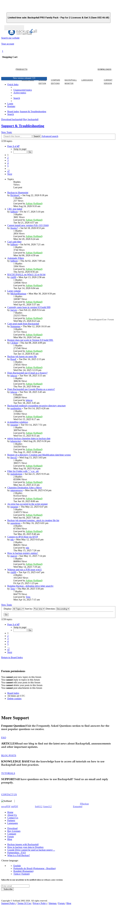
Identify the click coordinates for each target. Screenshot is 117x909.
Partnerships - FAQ (16, 852)
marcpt (13, 556)
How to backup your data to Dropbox (25, 847)
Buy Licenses (13, 831)
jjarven (13, 310)
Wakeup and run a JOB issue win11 (24, 569)
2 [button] (8, 157)
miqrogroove (16, 490)
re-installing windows (17, 422)
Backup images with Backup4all (23, 844)
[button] (13, 146)
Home (10, 812)
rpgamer (14, 424)
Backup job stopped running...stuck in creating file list (33, 520)
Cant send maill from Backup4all (23, 323)
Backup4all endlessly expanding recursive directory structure (36, 405)
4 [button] (8, 163)
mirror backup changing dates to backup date (28, 438)
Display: (8, 608)
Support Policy (8, 903)
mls (12, 539)
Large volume (14, 291)
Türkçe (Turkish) (21, 874)
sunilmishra (15, 408)
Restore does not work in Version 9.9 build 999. (30, 340)
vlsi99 (13, 277)
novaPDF (6, 806)
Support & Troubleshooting (22, 126)
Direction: (51, 608)
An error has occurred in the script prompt (27, 504)
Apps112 (47, 806)
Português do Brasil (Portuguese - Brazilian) (34, 868)
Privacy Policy (40, 903)
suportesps (15, 523)
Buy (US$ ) (14, 28)
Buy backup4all (30, 119)
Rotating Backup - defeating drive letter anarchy (30, 586)
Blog (9, 839)
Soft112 (38, 806)
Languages (12, 823)
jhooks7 (14, 228)
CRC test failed (14, 209)
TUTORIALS (8, 773)
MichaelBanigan (18, 293)
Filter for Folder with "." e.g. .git (23, 471)
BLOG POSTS (8, 755)
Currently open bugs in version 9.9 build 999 (28, 307)
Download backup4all (12, 119)
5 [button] (8, 166)
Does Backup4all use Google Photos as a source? (31, 389)
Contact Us (12, 817)
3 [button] (8, 160)
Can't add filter (14, 241)
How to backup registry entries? (22, 553)
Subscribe (7, 889)
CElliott (14, 343)
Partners (11, 820)
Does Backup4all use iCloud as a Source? (27, 373)
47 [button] (8, 171)
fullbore (14, 211)
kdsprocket (15, 441)
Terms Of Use (24, 903)
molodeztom (16, 474)
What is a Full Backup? (18, 855)
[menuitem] (19, 92)
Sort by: (29, 608)
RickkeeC (15, 195)
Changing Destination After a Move (24, 487)
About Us (12, 815)
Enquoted (77, 806)
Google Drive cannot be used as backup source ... (31, 850)
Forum (10, 836)
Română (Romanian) (23, 871)
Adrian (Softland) (34, 203)
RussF (13, 359)
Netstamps (15, 326)
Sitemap (53, 903)
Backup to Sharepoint (17, 192)
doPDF (14, 806)
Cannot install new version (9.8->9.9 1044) (28, 225)
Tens (12, 588)
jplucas (13, 375)
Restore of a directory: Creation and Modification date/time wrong (39, 455)
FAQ (3, 737)
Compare (11, 834)
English (17, 865)
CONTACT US (9, 794)
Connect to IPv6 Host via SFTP (22, 536)
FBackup (84, 803)
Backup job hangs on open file (22, 356)
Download (12, 828)
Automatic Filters (15, 258)
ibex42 (13, 457)
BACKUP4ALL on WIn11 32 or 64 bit (26, 274)
